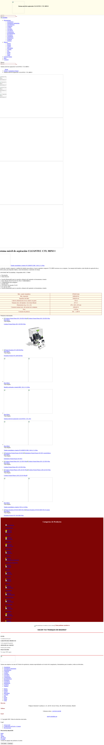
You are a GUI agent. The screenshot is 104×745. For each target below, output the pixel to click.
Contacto (6, 59)
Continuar (10, 743)
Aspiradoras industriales (13, 23)
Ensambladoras (11, 33)
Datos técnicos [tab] (5, 276)
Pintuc (8, 54)
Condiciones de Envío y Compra (12, 726)
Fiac (8, 51)
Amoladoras (10, 21)
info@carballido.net (52, 716)
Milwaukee (10, 48)
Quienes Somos (8, 56)
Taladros (9, 40)
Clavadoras (10, 30)
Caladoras (9, 26)
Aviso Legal (7, 725)
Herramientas (7, 20)
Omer (8, 55)
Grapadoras (10, 36)
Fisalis (8, 52)
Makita (9, 43)
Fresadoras (10, 35)
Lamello (9, 49)
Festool (9, 45)
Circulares (9, 29)
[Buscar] (16, 16)
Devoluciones (7, 727)
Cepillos (9, 27)
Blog (5, 58)
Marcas (6, 42)
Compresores (10, 32)
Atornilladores (10, 24)
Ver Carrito (3, 743)
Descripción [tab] (4, 275)
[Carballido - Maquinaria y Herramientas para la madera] (4, 17)
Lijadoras (9, 39)
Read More (7, 320)
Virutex (9, 46)
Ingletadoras (10, 38)
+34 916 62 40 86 (56, 711)
